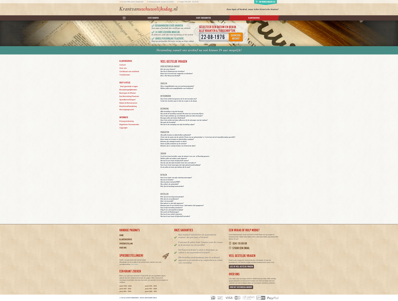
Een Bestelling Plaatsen (129, 96)
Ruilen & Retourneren (128, 103)
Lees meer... (135, 264)
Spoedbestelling (126, 243)
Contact (122, 65)
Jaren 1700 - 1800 (125, 286)
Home (121, 235)
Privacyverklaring (126, 121)
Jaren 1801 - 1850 (125, 289)
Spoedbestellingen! (127, 100)
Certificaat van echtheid (129, 71)
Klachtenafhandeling (128, 106)
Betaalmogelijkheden (128, 90)
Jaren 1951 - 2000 (151, 289)
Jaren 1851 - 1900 (125, 291)
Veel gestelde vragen (129, 86)
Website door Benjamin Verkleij (148, 298)
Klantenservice (125, 239)
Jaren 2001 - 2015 (151, 291)
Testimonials (124, 75)
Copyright (123, 128)
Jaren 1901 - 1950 (151, 286)
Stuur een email (241, 248)
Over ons (123, 68)
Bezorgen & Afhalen (127, 93)
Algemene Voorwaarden (129, 124)
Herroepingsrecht (126, 110)
